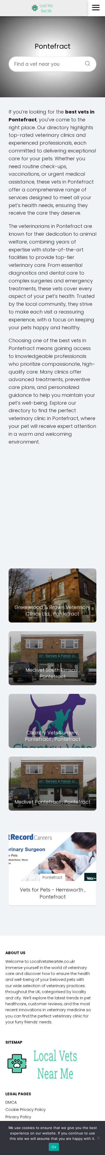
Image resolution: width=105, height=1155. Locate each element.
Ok (53, 1147)
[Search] (85, 61)
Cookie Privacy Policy (25, 1109)
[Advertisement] (52, 507)
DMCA (11, 1102)
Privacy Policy (18, 1117)
